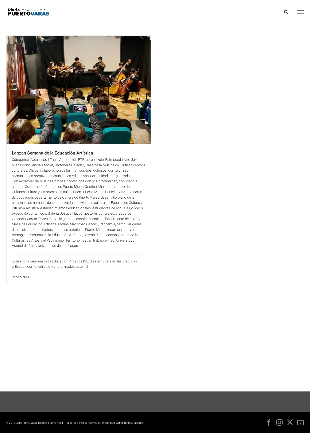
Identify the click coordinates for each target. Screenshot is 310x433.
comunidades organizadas (111, 176)
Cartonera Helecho (69, 165)
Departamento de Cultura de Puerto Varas (66, 197)
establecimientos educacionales (65, 208)
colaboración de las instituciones (66, 170)
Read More (19, 277)
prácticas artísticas (69, 229)
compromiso (118, 170)
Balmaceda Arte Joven (122, 159)
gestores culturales (99, 213)
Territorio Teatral (78, 240)
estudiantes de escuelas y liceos (117, 208)
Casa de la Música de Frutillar (109, 165)
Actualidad (39, 159)
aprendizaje (95, 159)
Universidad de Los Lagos (58, 245)
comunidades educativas (69, 176)
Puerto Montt (95, 229)
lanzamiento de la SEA (122, 219)
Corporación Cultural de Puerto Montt (54, 186)
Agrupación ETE (71, 159)
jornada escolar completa (83, 219)
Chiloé (34, 170)
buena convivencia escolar (32, 165)
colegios (100, 170)
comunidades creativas (30, 176)
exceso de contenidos (29, 213)
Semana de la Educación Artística (56, 235)
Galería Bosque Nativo (65, 213)
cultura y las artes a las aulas (48, 192)
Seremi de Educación (100, 235)
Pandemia (107, 224)
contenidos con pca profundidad (92, 181)
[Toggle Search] (286, 12)
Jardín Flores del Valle (44, 219)
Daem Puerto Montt (88, 192)
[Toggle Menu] (301, 12)
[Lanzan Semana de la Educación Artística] (79, 90)
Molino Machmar (71, 224)
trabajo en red (104, 240)
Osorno (92, 224)
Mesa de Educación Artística (34, 224)
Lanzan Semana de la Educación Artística (52, 153)
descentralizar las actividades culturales (78, 202)
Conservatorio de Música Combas (38, 181)
